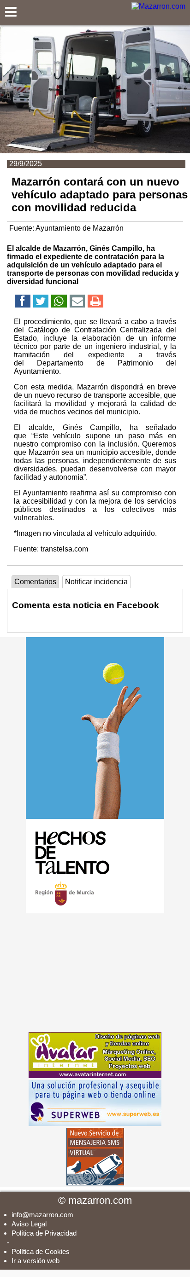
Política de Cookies (41, 1251)
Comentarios (35, 582)
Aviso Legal (29, 1224)
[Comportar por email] (77, 303)
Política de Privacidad (44, 1233)
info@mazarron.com (42, 1215)
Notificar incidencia (96, 582)
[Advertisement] (95, 972)
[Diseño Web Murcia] (95, 1076)
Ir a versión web (35, 1261)
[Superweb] (95, 1123)
